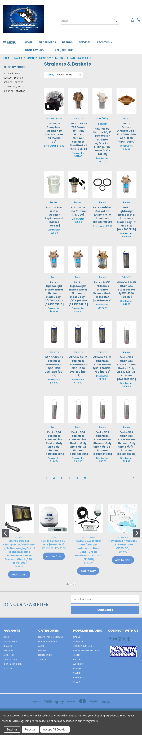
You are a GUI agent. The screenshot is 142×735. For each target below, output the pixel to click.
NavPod (77, 673)
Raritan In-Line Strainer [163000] (78, 211)
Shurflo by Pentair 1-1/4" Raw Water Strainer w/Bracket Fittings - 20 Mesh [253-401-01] (102, 141)
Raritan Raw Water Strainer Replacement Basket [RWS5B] (54, 216)
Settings (12, 729)
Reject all (30, 729)
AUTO (41, 645)
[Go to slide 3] (74, 584)
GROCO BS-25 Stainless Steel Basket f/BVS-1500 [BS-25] (126, 290)
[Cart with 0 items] (138, 20)
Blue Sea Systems (82, 645)
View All (77, 682)
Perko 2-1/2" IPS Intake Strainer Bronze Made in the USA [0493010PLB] (102, 291)
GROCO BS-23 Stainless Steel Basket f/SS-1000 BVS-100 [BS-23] (78, 366)
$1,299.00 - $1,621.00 (14, 91)
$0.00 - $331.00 (11, 73)
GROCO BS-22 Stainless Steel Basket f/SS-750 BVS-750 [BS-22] (102, 365)
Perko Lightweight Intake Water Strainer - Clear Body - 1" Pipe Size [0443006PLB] (126, 218)
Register (20, 664)
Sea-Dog (78, 641)
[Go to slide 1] (5, 533)
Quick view (54, 90)
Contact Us (33, 50)
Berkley (77, 668)
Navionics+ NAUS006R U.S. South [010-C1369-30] (123, 544)
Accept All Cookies (55, 729)
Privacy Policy (89, 721)
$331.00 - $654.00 (13, 77)
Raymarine (79, 677)
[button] (123, 651)
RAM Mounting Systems (86, 650)
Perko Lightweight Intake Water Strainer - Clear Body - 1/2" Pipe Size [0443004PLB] (78, 293)
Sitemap (7, 668)
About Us (103, 42)
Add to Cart (78, 109)
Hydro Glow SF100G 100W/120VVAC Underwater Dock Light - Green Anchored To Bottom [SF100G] (88, 550)
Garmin (77, 636)
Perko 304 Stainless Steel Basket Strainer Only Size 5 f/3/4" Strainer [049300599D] (126, 443)
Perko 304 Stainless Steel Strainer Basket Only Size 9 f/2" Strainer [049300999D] (54, 443)
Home (28, 42)
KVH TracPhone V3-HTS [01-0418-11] (53, 542)
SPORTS (42, 659)
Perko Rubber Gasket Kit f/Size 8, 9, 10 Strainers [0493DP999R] (102, 215)
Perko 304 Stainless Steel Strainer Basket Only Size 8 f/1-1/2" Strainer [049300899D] (78, 443)
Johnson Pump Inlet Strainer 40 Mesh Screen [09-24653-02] (54, 132)
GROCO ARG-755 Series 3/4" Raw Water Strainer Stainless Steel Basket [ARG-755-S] (78, 136)
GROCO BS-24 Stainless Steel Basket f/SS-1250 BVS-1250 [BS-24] (54, 366)
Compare (54, 97)
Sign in (7, 664)
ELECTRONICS (45, 654)
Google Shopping (47, 641)
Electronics (47, 42)
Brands (67, 42)
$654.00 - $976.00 (13, 82)
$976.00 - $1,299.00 (13, 86)
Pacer (76, 654)
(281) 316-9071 (64, 50)
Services (85, 42)
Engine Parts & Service (50, 636)
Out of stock (54, 109)
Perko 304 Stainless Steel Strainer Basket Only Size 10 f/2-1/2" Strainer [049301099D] (126, 368)
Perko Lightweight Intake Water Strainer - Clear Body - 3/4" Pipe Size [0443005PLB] (54, 293)
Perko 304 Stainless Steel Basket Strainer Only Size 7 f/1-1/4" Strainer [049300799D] (102, 443)
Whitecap (78, 664)
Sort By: (50, 74)
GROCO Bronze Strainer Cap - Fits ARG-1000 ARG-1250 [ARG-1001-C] (126, 132)
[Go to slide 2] (136, 533)
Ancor (77, 659)
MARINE (42, 650)
